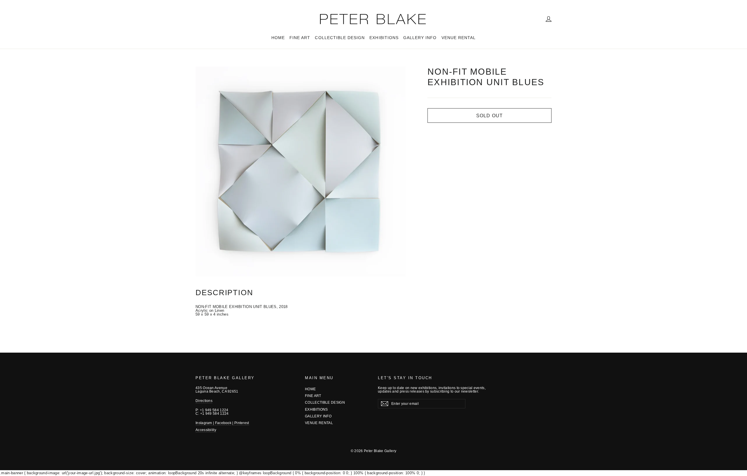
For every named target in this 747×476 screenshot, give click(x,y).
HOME (278, 37)
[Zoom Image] (301, 171)
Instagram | (205, 423)
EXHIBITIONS (384, 37)
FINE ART (299, 37)
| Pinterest (240, 423)
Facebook (223, 423)
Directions (204, 401)
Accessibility (206, 430)
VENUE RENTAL (458, 37)
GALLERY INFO (420, 37)
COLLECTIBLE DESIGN (340, 37)
